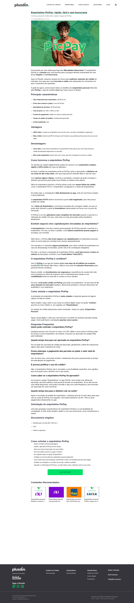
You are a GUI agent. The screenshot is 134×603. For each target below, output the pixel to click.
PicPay (40, 263)
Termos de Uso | (95, 596)
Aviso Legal (114, 596)
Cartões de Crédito (52, 570)
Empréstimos (71, 570)
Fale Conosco (113, 575)
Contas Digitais (91, 576)
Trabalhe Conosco (114, 579)
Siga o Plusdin (18, 583)
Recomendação (50, 573)
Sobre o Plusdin (113, 570)
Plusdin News (92, 570)
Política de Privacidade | (105, 596)
